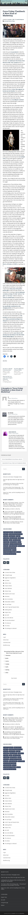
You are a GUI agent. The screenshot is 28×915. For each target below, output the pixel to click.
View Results (14, 678)
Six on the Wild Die (9, 617)
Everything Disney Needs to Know (15, 534)
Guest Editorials (8, 588)
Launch (10, 540)
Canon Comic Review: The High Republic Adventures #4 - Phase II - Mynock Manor (12, 512)
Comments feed (6, 642)
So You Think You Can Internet (15, 544)
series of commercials (8, 297)
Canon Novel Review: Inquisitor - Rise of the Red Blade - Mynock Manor (13, 503)
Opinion (2, 905)
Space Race (6, 546)
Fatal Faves (6, 536)
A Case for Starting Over (8, 532)
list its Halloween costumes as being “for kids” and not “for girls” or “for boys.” (14, 294)
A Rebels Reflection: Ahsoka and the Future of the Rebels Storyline (13, 522)
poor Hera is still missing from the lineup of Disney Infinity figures (13, 334)
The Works (7, 625)
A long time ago (8, 575)
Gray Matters (6, 538)
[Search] (23, 469)
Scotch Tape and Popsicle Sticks (12, 607)
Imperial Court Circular (10, 593)
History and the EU (13, 538)
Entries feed (5, 639)
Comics (7, 661)
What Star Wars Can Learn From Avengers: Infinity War (8, 378)
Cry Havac (7, 580)
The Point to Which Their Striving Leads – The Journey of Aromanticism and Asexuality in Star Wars (13, 488)
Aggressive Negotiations (10, 577)
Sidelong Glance (8, 609)
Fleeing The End (12, 536)
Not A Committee (9, 599)
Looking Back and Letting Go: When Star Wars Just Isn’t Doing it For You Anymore (13, 484)
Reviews (19, 542)
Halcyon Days (8, 591)
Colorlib (13, 913)
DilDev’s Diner (8, 583)
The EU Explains (21, 546)
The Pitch (14, 550)
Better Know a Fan (17, 532)
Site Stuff (7, 615)
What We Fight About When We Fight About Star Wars (13, 480)
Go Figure (18, 536)
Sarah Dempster (20, 19)
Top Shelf (18, 552)
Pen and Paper (8, 604)
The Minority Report (7, 550)
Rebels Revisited (13, 542)
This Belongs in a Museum (11, 628)
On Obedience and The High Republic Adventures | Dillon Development (12, 517)
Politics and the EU (16, 540)
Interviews (7, 596)
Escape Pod (6, 534)
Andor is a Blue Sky (15, 509)
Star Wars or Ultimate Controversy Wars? (7, 369)
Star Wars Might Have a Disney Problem (19, 369)
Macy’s (4, 264)
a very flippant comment (17, 99)
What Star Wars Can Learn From (10, 554)
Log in (4, 637)
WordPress (22, 913)
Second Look (6, 544)
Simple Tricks (8, 612)
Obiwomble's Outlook (9, 601)
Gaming (7, 669)
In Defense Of (20, 538)
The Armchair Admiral (9, 620)
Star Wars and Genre (13, 546)
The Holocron (8, 623)
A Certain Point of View (9, 21)
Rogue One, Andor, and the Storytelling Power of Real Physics (14, 493)
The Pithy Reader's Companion (9, 552)
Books (6, 658)
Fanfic (6, 667)
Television (7, 655)
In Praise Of (6, 540)
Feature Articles (8, 585)
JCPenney (9, 264)
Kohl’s (15, 264)
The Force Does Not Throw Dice (10, 548)
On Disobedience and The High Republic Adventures (13, 513)
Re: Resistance (6, 542)
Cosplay (7, 664)
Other (6, 672)
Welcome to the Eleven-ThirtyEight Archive (12, 477)
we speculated (14, 52)
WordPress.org (6, 645)
